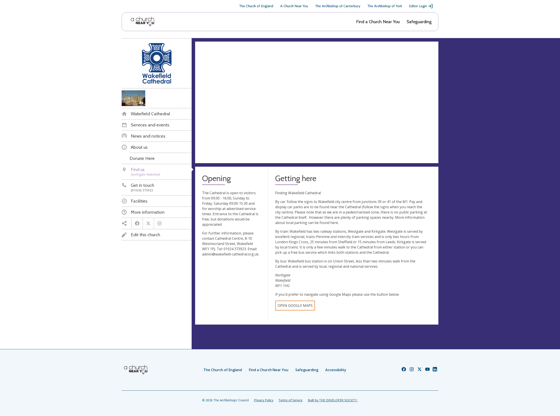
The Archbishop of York (384, 6)
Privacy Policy (263, 400)
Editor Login (418, 6)
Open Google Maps (295, 305)
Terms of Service (290, 400)
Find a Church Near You (378, 21)
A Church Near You (294, 6)
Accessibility (335, 369)
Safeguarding (419, 21)
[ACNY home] (142, 21)
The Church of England (256, 6)
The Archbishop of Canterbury (337, 6)
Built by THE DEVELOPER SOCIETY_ (333, 400)
